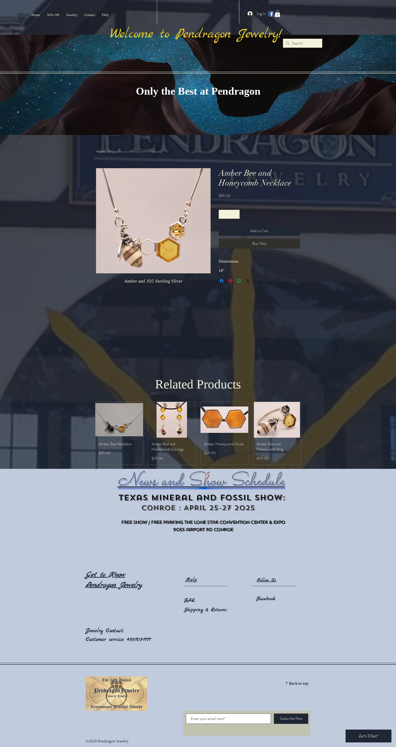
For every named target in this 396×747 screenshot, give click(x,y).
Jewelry (96, 630)
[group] (198, 433)
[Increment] (236, 214)
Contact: (115, 630)
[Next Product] (307, 433)
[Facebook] (271, 13)
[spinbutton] (229, 214)
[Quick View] (119, 420)
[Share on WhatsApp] (239, 281)
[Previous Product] (88, 433)
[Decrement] (222, 214)
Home (100, 151)
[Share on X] (247, 281)
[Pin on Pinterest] (230, 281)
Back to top (298, 683)
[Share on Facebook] (221, 281)
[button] (277, 13)
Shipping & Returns (205, 610)
